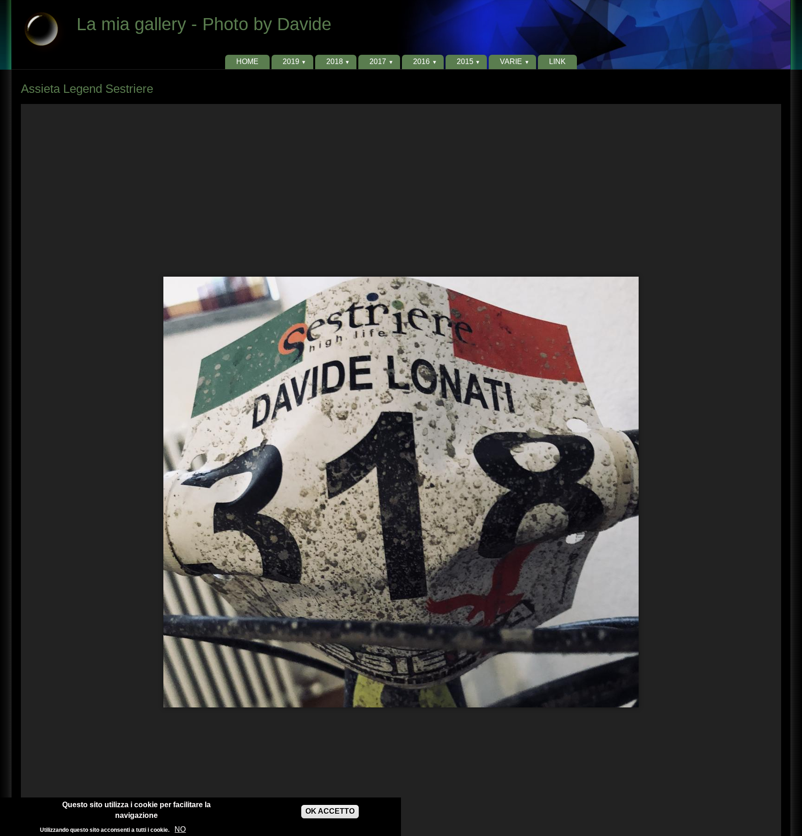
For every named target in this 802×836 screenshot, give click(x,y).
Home (247, 61)
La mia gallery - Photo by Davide (204, 24)
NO (180, 829)
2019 (291, 61)
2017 (377, 61)
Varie (511, 61)
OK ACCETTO (330, 811)
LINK (557, 61)
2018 (334, 61)
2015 (465, 61)
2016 (421, 61)
